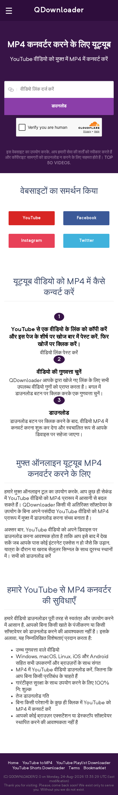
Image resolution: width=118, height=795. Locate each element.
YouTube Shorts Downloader (38, 768)
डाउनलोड (59, 106)
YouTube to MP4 (37, 763)
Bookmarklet (95, 768)
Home (13, 763)
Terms (74, 768)
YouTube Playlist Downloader (83, 763)
